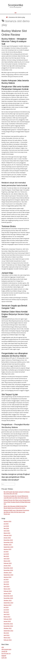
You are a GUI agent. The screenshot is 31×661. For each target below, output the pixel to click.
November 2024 (8, 570)
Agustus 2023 (7, 605)
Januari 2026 (7, 537)
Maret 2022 (7, 637)
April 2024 (6, 586)
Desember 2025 (8, 540)
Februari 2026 (8, 535)
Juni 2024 (6, 582)
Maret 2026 (7, 533)
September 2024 (8, 575)
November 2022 (8, 626)
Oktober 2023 (8, 600)
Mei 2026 (6, 528)
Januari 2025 (7, 565)
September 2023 (8, 602)
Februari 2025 (8, 563)
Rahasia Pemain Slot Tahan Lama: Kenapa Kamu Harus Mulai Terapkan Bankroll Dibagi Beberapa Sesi (17, 502)
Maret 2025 (7, 561)
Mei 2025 (6, 556)
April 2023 (6, 614)
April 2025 (6, 558)
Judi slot (4, 658)
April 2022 (6, 635)
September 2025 (8, 547)
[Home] (7, 17)
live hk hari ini (6, 653)
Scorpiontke (15, 5)
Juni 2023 (6, 609)
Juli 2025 (6, 551)
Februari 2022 (8, 640)
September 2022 (8, 630)
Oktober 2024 (8, 572)
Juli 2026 (6, 524)
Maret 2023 (7, 616)
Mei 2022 (6, 633)
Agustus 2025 (7, 549)
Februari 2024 (8, 591)
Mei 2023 (6, 612)
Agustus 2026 (7, 521)
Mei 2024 (6, 584)
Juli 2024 (6, 579)
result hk (4, 651)
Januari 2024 (7, 593)
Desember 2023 (8, 596)
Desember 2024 (8, 568)
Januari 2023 (7, 621)
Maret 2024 (7, 589)
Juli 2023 (6, 607)
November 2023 (8, 598)
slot (3, 647)
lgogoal (4, 655)
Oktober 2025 (8, 544)
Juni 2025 (6, 554)
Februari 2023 (8, 619)
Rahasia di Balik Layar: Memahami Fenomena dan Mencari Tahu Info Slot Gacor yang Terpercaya (16, 512)
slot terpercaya (6, 649)
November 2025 (8, 542)
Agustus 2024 (7, 577)
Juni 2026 (6, 526)
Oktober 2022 (8, 628)
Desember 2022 (8, 623)
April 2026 (6, 530)
